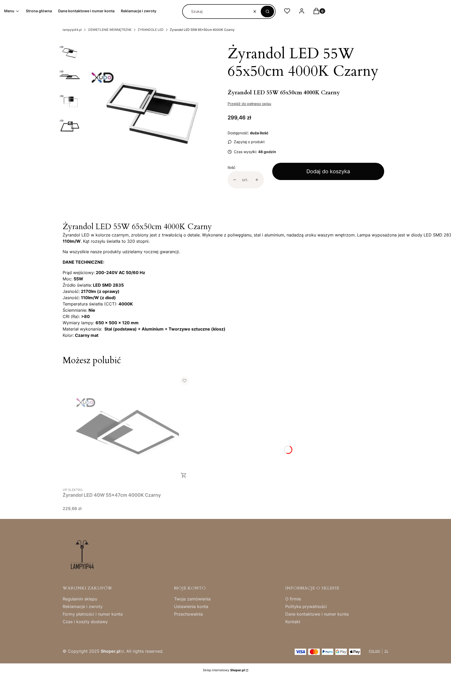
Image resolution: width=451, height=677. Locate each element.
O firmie (293, 598)
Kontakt (292, 621)
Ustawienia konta (191, 606)
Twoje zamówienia (192, 598)
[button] (267, 11)
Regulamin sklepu (80, 598)
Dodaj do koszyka (328, 171)
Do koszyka (184, 475)
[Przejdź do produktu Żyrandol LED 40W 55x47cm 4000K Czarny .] (128, 428)
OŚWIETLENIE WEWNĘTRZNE (110, 30)
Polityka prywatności (306, 606)
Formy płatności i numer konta (93, 614)
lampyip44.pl (72, 30)
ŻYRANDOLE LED (151, 30)
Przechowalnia (188, 614)
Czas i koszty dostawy (85, 621)
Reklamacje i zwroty (83, 606)
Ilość (231, 167)
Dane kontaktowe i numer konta (317, 614)
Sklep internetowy (224, 670)
